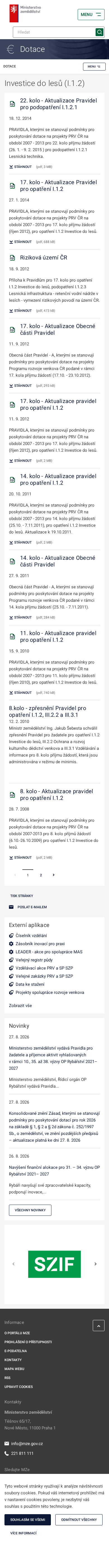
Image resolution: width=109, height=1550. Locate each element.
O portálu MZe (17, 1333)
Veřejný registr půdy (34, 960)
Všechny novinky (30, 1210)
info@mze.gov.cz (27, 1443)
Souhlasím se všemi (27, 1520)
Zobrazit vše (20, 1005)
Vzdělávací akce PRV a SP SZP (44, 968)
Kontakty (13, 1360)
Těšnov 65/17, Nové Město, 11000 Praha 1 (30, 1424)
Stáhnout (22, 167)
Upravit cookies (18, 1387)
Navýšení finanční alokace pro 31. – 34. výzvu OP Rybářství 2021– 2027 (54, 1171)
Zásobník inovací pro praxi (40, 943)
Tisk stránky (21, 896)
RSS (7, 1378)
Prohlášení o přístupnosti (28, 1342)
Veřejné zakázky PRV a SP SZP (44, 976)
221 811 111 (22, 1453)
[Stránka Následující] (54, 875)
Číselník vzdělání (31, 935)
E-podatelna (15, 1351)
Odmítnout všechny (79, 1520)
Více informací (23, 1533)
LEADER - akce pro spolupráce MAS (49, 951)
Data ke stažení (30, 984)
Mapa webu (14, 1369)
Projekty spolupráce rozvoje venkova (50, 992)
